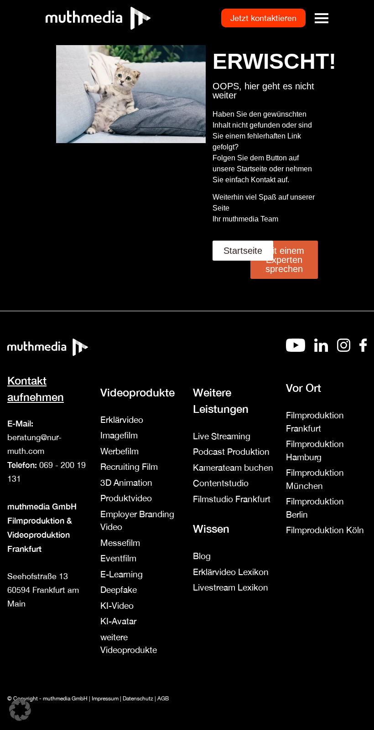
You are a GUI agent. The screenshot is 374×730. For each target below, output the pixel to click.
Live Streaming (221, 436)
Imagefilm (119, 435)
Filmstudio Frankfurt (231, 499)
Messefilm (120, 543)
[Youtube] (295, 349)
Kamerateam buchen (233, 468)
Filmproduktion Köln (325, 530)
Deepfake (118, 590)
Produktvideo (126, 498)
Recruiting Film (129, 467)
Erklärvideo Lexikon (231, 572)
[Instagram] (343, 349)
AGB (163, 698)
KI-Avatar (118, 621)
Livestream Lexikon (230, 587)
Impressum (105, 698)
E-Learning (121, 574)
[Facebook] (363, 349)
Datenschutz (138, 698)
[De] (321, 349)
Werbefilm (119, 451)
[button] (20, 710)
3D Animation (126, 483)
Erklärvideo (121, 420)
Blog (202, 556)
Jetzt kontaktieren (263, 18)
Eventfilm (118, 558)
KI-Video (117, 606)
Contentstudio (221, 483)
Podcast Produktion (231, 452)
